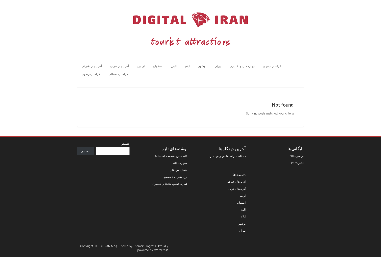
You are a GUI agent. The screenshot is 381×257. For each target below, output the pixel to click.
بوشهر (202, 66)
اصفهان (158, 66)
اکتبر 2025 (297, 163)
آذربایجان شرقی (92, 66)
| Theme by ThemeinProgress (137, 246)
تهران (218, 66)
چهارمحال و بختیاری (242, 66)
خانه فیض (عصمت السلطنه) (171, 156)
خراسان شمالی (118, 74)
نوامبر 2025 (297, 156)
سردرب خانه (180, 163)
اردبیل (141, 66)
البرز (174, 66)
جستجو (125, 143)
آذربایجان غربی (119, 66)
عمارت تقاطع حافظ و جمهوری (170, 183)
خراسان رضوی (91, 74)
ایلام (187, 66)
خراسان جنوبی (272, 66)
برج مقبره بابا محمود (176, 176)
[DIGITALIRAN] (190, 29)
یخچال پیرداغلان (178, 169)
